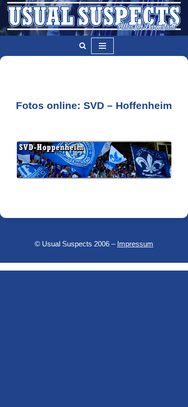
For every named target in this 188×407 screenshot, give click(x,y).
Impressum (135, 244)
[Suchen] (82, 45)
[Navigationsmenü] (102, 46)
